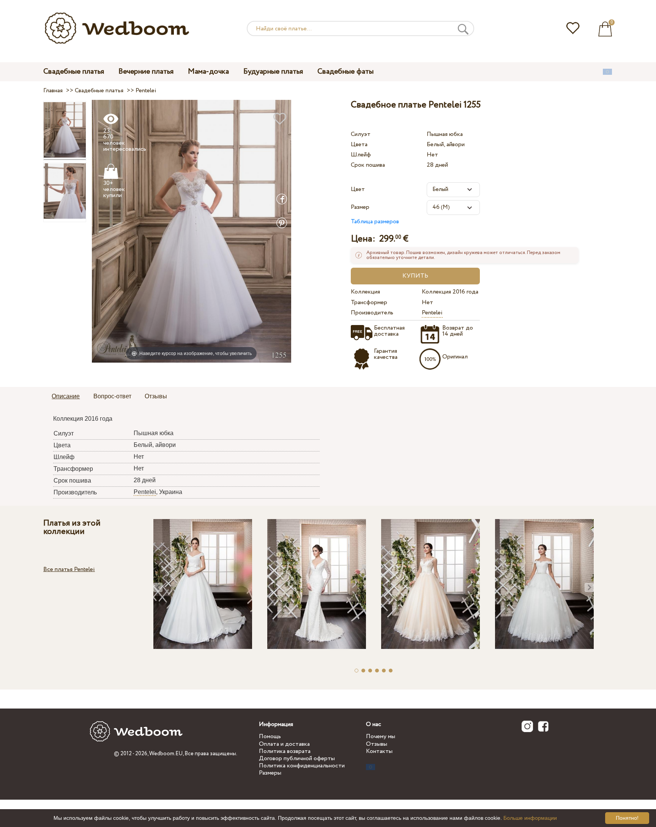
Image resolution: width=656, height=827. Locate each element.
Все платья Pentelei (69, 569)
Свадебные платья (73, 71)
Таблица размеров (375, 221)
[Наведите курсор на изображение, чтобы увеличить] (191, 230)
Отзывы (376, 744)
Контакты (379, 751)
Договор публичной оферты (297, 758)
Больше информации (530, 818)
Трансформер (369, 302)
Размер (360, 207)
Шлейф (361, 154)
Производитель (372, 312)
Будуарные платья (273, 71)
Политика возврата (285, 751)
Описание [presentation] (66, 396)
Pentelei (432, 312)
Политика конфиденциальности (302, 765)
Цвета (359, 144)
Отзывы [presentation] (156, 396)
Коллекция (365, 291)
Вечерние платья (145, 71)
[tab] (66, 397)
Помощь (270, 736)
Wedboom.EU (166, 754)
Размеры (270, 773)
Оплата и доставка (284, 744)
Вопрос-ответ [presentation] (112, 396)
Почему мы (380, 736)
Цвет (358, 189)
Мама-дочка (208, 71)
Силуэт (361, 134)
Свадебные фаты (345, 71)
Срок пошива (368, 165)
